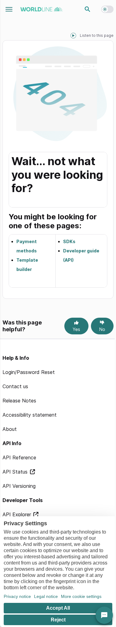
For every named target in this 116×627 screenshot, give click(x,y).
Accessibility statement (29, 415)
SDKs (69, 241)
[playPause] (73, 35)
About (9, 429)
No (102, 329)
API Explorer (17, 514)
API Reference (19, 457)
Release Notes (19, 400)
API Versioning (19, 486)
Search (87, 9)
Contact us (15, 386)
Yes (76, 329)
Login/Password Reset (28, 372)
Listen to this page (97, 35)
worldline (41, 9)
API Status (15, 472)
